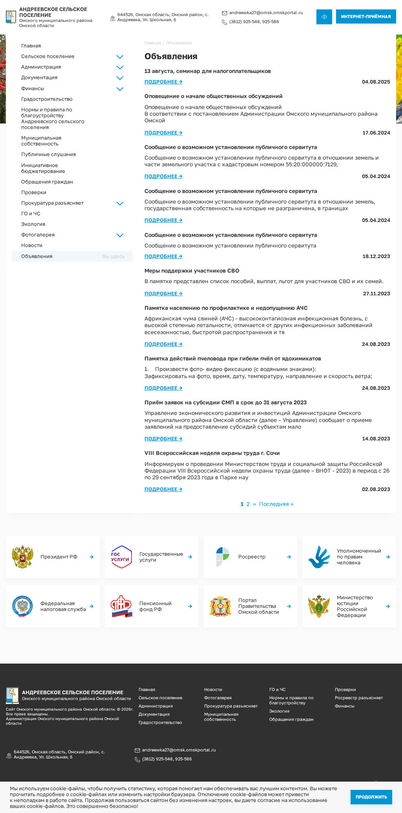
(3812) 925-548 (244, 21)
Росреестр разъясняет (359, 697)
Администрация (156, 705)
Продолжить (371, 796)
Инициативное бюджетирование (43, 168)
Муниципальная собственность (41, 141)
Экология (33, 224)
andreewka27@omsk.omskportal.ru (266, 12)
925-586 (270, 21)
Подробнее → (163, 82)
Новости (31, 245)
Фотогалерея (218, 697)
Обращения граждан (47, 182)
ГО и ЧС (30, 213)
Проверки (33, 192)
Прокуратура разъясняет (52, 203)
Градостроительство (47, 99)
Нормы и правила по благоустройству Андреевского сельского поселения (52, 118)
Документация (154, 714)
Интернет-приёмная (366, 16)
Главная (31, 46)
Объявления (36, 256)
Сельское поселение (160, 697)
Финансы (344, 705)
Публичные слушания (48, 154)
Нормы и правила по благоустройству (291, 700)
